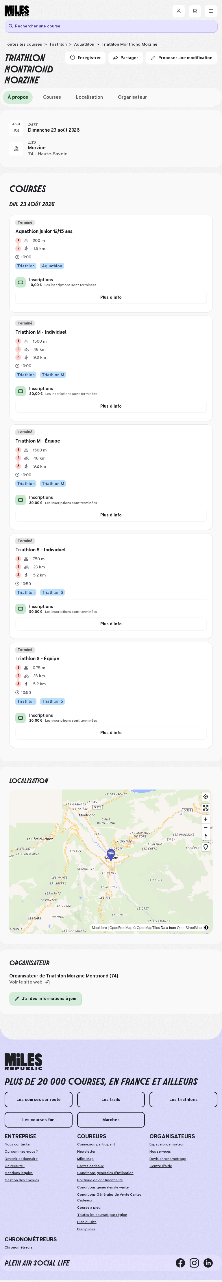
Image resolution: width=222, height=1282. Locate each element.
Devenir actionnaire (21, 1159)
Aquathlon (84, 44)
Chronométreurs (19, 1247)
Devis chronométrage (167, 1159)
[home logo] (23, 1061)
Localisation (89, 97)
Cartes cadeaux (90, 1166)
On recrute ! (15, 1166)
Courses (52, 97)
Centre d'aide (160, 1166)
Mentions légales (19, 1173)
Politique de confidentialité (100, 1180)
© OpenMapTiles (146, 927)
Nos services (160, 1151)
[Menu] (211, 11)
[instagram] (197, 1263)
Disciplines (86, 1229)
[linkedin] (210, 1263)
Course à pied (89, 1208)
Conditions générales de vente (103, 1187)
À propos (18, 97)
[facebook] (183, 1263)
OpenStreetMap (189, 927)
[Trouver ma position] (205, 796)
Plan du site (87, 1222)
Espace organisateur (166, 1144)
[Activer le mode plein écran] (205, 808)
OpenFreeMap (121, 927)
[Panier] (194, 11)
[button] (111, 861)
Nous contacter (18, 1144)
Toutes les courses (23, 44)
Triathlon (58, 44)
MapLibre (99, 927)
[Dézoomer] (205, 827)
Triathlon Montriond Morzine (129, 44)
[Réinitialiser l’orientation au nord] (205, 836)
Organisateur (132, 97)
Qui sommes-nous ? (21, 1151)
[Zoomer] (205, 819)
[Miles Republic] (17, 10)
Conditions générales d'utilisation (105, 1173)
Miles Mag (85, 1159)
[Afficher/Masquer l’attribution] (206, 927)
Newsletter (86, 1151)
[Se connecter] (178, 11)
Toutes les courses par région (102, 1215)
